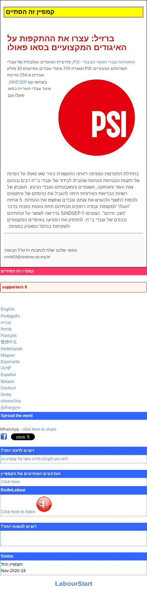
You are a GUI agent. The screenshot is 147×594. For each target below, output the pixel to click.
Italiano (7, 381)
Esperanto (10, 361)
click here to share (39, 429)
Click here (10, 481)
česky (6, 394)
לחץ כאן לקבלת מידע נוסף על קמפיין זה (34, 459)
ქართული (10, 407)
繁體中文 (9, 342)
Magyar (8, 355)
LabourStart (73, 583)
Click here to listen (18, 511)
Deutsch (8, 388)
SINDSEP (18, 82)
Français (9, 335)
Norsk (6, 329)
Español (8, 374)
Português (10, 316)
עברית (6, 322)
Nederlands (12, 348)
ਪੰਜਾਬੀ (6, 368)
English (8, 309)
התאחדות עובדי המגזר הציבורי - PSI (104, 62)
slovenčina (11, 401)
